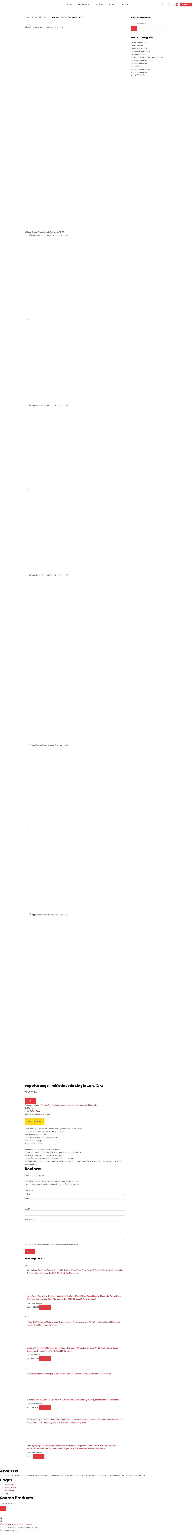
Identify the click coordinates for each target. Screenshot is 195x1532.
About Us (99, 4)
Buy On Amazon (34, 1121)
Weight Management (139, 72)
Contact (124, 4)
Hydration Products (40, 1105)
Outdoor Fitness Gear (139, 63)
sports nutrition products (89, 1105)
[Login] (169, 4)
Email (27, 1209)
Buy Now (30, 1101)
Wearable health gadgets (141, 69)
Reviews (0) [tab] (29, 1109)
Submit (29, 1251)
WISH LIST (185, 4)
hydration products (60, 1105)
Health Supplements (139, 48)
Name (27, 1198)
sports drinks (73, 1105)
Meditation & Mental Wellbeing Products (147, 57)
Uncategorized (137, 66)
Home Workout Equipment (141, 51)
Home (69, 4)
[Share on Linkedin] (1, 1518)
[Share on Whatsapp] (1, 1521)
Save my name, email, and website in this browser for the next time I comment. (53, 1245)
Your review (30, 1220)
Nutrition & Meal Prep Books (142, 60)
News (111, 4)
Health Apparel (137, 45)
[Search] (162, 4)
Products (82, 4)
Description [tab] (29, 1107)
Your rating (29, 1190)
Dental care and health (139, 42)
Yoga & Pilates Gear (139, 75)
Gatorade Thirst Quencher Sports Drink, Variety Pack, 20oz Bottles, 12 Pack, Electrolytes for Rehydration (73, 1400)
